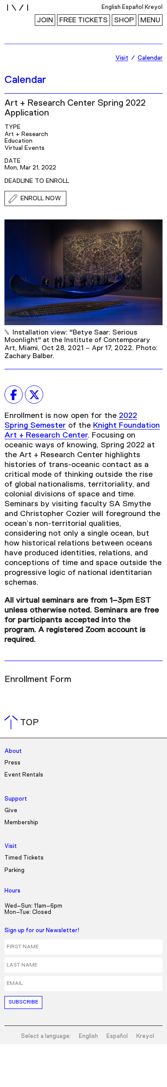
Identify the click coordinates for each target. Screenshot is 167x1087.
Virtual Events (24, 148)
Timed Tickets (24, 858)
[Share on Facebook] (13, 394)
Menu (150, 20)
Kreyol (145, 1036)
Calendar (25, 79)
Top (23, 722)
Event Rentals (23, 775)
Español (117, 1036)
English (88, 1036)
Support (15, 799)
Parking (14, 870)
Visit (10, 846)
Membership (21, 823)
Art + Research (26, 134)
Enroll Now (40, 198)
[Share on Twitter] (34, 394)
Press (12, 763)
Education (18, 141)
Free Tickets (83, 20)
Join (45, 20)
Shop (124, 20)
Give (10, 811)
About (13, 751)
